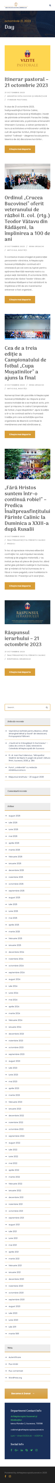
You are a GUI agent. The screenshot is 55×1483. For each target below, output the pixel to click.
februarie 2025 (15, 938)
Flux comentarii (16, 1371)
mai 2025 (13, 918)
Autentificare (15, 1357)
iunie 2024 (13, 993)
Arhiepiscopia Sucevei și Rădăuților (27, 96)
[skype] (26, 1450)
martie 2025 (14, 931)
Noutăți (22, 250)
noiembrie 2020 (16, 1286)
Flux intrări (13, 1364)
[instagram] (36, 1450)
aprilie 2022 (14, 1170)
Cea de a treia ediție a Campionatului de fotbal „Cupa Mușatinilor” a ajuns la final (25, 363)
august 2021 (14, 1224)
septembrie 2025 (16, 890)
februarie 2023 (15, 1102)
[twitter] (31, 1450)
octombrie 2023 (16, 1047)
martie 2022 (14, 1177)
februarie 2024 (15, 1020)
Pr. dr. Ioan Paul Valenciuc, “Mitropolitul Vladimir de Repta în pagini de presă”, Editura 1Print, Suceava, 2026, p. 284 (29, 758)
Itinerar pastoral (17, 99)
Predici (11, 543)
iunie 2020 (13, 1320)
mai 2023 (13, 1081)
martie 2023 (14, 1095)
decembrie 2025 (16, 870)
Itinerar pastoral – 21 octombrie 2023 (26, 83)
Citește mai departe (20, 149)
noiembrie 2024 (16, 959)
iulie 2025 (13, 904)
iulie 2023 (13, 1068)
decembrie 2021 (16, 1197)
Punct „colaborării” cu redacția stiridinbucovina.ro (23, 768)
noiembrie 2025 (16, 877)
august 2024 (14, 979)
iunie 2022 (13, 1156)
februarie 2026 (15, 856)
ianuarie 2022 (15, 1190)
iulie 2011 (12, 1326)
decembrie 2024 (16, 952)
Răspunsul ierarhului (19, 659)
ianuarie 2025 (15, 945)
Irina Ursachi (36, 246)
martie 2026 (14, 850)
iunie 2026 (13, 829)
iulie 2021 (13, 1231)
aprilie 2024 (14, 1006)
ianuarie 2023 (15, 1108)
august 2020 (14, 1306)
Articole (12, 250)
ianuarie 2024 (15, 1027)
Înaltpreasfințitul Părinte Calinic (26, 540)
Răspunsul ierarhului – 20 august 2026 (26, 777)
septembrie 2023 (16, 1054)
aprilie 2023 (14, 1088)
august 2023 (14, 1061)
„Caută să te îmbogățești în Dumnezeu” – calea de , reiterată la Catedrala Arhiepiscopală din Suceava (28, 746)
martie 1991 (14, 1333)
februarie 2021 (15, 1265)
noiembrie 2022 (16, 1122)
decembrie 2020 (16, 1279)
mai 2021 (13, 1245)
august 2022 (14, 1143)
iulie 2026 (13, 822)
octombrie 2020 (16, 1292)
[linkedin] (22, 1450)
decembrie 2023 (16, 1033)
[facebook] (11, 1450)
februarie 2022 (15, 1183)
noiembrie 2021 (16, 1204)
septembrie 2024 (17, 972)
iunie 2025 (13, 911)
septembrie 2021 (16, 1217)
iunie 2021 (13, 1238)
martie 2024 (14, 1013)
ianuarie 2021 (15, 1272)
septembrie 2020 (17, 1299)
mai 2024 (13, 999)
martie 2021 (14, 1258)
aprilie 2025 (14, 924)
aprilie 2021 (14, 1252)
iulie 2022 (13, 1149)
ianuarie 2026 (15, 863)
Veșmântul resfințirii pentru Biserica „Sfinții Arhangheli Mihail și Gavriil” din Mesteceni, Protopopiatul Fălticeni (28, 734)
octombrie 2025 (16, 884)
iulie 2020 (13, 1313)
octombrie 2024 (16, 965)
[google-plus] (16, 1450)
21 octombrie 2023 (15, 92)
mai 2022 (13, 1163)
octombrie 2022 (16, 1129)
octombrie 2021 (16, 1211)
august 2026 (14, 815)
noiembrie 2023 (16, 1040)
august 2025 (14, 897)
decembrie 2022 (16, 1115)
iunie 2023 (13, 1074)
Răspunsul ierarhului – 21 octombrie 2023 (23, 639)
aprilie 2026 (14, 843)
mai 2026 (13, 836)
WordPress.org (15, 1377)
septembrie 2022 (16, 1136)
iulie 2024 (13, 986)
